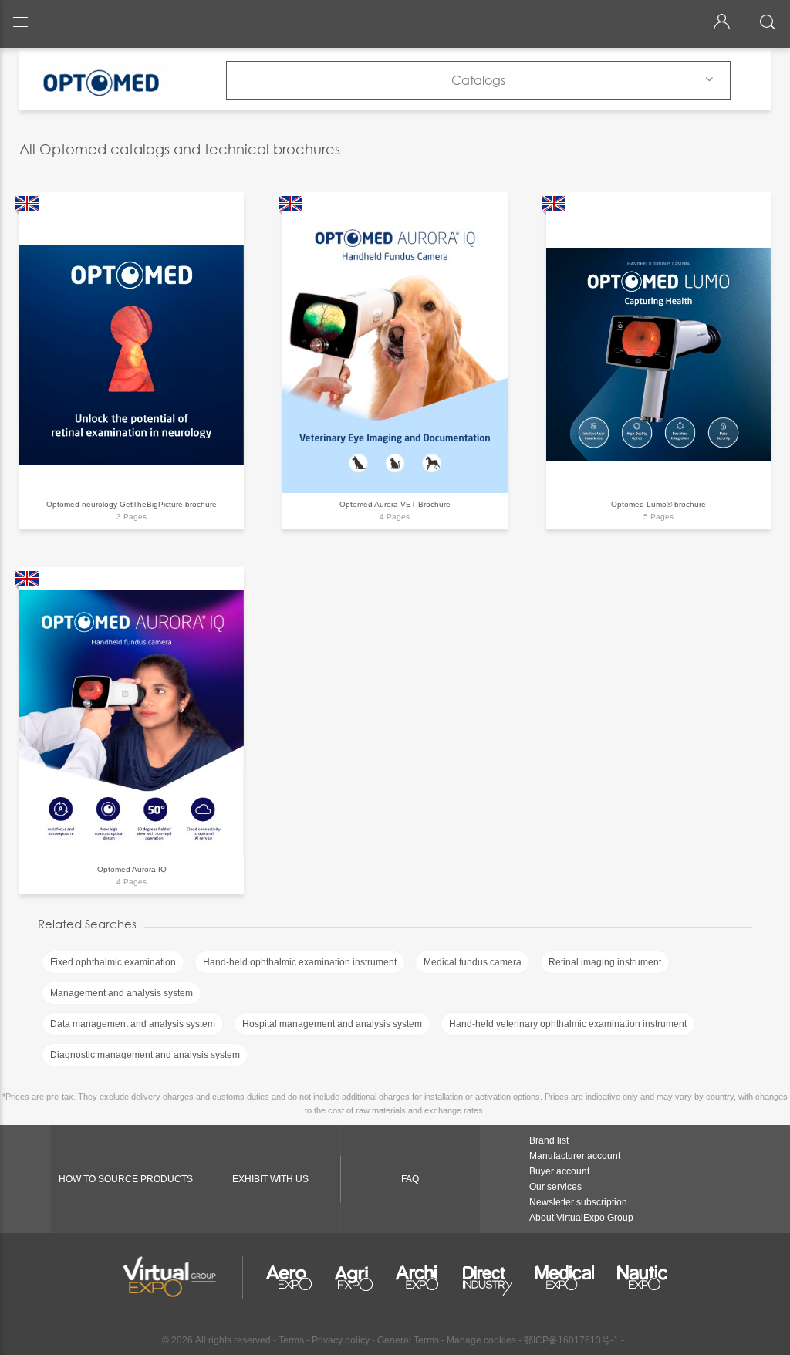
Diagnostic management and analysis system (145, 1054)
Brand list (549, 1140)
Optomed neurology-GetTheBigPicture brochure (131, 504)
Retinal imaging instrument (605, 962)
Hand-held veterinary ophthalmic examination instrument (568, 1024)
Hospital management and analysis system (332, 1024)
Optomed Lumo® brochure (658, 504)
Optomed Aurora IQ (132, 869)
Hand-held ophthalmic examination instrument (300, 962)
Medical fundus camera (473, 962)
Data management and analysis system (132, 1024)
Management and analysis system (121, 993)
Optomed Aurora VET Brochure (395, 504)
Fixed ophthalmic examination (113, 962)
